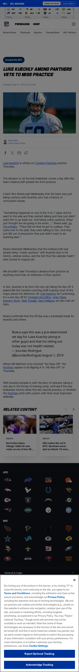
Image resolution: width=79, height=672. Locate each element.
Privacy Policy (56, 597)
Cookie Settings (38, 645)
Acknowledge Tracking (39, 664)
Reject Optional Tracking (39, 653)
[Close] (74, 580)
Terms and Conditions (17, 593)
